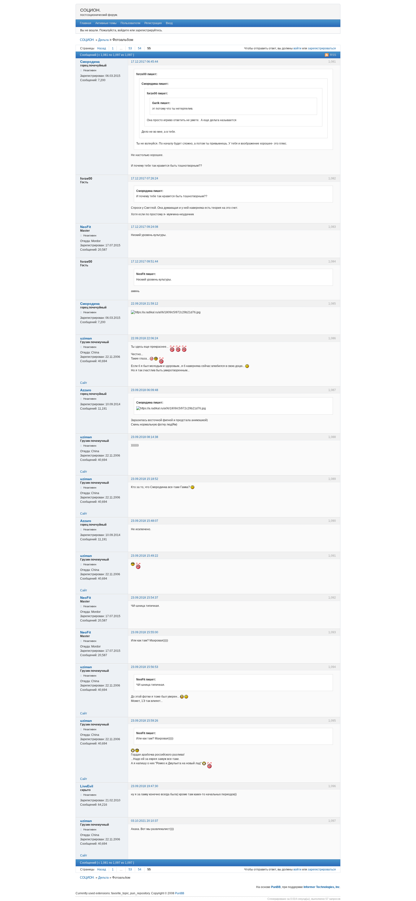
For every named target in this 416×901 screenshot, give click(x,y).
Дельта (103, 40)
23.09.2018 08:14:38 (144, 437)
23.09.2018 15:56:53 (144, 667)
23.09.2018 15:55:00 (144, 632)
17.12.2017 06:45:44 (144, 61)
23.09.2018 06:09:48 (144, 390)
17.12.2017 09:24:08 (144, 227)
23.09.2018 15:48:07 (144, 520)
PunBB (276, 887)
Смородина (90, 62)
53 (130, 48)
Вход (169, 23)
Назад (101, 48)
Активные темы (106, 23)
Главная (85, 23)
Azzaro (85, 390)
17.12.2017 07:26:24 (144, 178)
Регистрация (153, 23)
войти (297, 48)
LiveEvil (86, 786)
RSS (333, 55)
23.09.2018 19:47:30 (144, 786)
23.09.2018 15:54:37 (144, 597)
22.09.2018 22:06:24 (144, 338)
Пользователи (130, 23)
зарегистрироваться (322, 48)
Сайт (83, 383)
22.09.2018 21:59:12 (144, 303)
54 (139, 48)
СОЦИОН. (90, 10)
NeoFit (85, 227)
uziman (86, 338)
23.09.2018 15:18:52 (144, 479)
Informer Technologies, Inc (322, 887)
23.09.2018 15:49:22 (144, 555)
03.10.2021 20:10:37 (144, 821)
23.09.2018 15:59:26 (144, 720)
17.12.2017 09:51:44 (144, 261)
